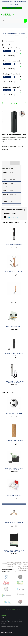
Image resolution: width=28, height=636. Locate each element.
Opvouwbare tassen (11, 564)
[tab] (6, 163)
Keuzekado (10, 569)
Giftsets (25, 564)
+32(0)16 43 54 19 (8, 14)
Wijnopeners (22, 33)
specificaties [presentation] (6, 162)
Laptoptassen (10, 566)
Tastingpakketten (22, 570)
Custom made (5, 571)
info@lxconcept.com (12, 217)
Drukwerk (25, 570)
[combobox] (12, 21)
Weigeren (24, 7)
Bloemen (4, 563)
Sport (19, 566)
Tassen (19, 564)
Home (4, 31)
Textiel (19, 562)
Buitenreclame (21, 568)
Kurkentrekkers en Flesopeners (10, 33)
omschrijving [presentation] (15, 162)
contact (13, 609)
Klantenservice (7, 15)
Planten (3, 565)
